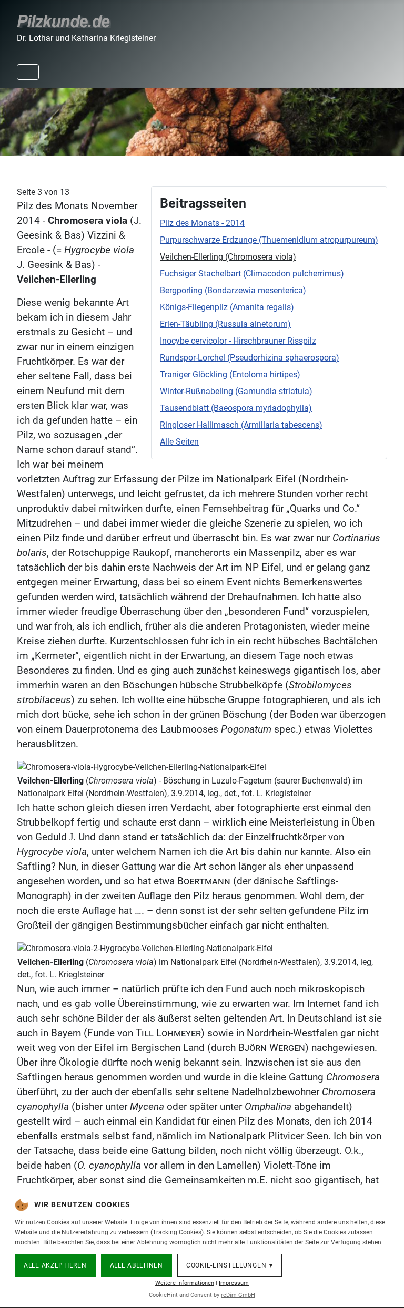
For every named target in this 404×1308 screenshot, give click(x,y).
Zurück (13, 119)
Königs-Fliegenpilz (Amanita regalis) (227, 307)
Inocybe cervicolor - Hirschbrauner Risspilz (238, 341)
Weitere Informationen (184, 1283)
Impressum (234, 1283)
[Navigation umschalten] (28, 72)
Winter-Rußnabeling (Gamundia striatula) (236, 391)
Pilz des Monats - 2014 (202, 223)
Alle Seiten (179, 442)
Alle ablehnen (136, 1265)
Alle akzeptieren (55, 1265)
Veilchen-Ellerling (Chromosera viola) (228, 257)
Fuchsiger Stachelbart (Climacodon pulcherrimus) (252, 274)
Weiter (390, 119)
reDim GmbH (238, 1295)
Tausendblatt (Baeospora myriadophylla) (236, 408)
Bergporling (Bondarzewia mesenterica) (233, 290)
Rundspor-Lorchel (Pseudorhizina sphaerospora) (249, 358)
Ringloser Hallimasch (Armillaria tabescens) (241, 425)
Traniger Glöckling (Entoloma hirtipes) (230, 374)
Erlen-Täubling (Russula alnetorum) (225, 324)
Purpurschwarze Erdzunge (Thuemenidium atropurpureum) (269, 240)
